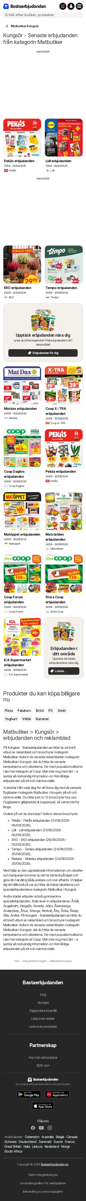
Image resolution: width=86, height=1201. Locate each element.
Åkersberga (62, 906)
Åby (56, 911)
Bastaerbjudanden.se (54, 1164)
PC (50, 710)
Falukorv (24, 710)
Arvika (14, 915)
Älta (6, 915)
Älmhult (47, 911)
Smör (62, 710)
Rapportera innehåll (42, 1011)
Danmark (45, 1142)
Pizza (9, 710)
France (70, 1142)
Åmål (74, 901)
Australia (47, 1137)
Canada (71, 1137)
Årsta (64, 911)
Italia (26, 1146)
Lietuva (37, 1146)
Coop (37, 771)
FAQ (43, 995)
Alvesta (38, 906)
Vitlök (26, 719)
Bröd (39, 710)
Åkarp (74, 911)
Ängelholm (10, 906)
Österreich (32, 1137)
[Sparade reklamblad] (62, 6)
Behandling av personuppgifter (43, 1191)
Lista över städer (42, 1018)
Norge (65, 1146)
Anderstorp (11, 911)
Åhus (24, 911)
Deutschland (27, 1142)
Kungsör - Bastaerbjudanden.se (30, 747)
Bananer (42, 719)
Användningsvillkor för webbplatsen (43, 1183)
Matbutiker (10, 757)
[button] (71, 6)
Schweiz (10, 1142)
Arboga (34, 911)
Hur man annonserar (43, 1057)
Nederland (51, 1146)
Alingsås (26, 906)
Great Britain (12, 1146)
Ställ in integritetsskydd (42, 1175)
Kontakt (43, 1003)
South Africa (13, 1151)
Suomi (57, 1142)
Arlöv (49, 906)
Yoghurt (11, 719)
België (60, 1137)
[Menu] (79, 6)
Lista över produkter (43, 1026)
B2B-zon (43, 1065)
